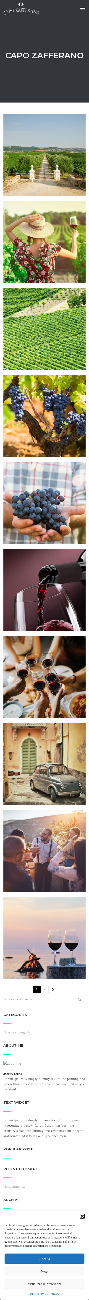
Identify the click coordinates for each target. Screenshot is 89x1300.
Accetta (44, 1259)
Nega (44, 1271)
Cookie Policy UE (38, 1293)
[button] (82, 1216)
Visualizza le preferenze (45, 1284)
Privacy (54, 1293)
